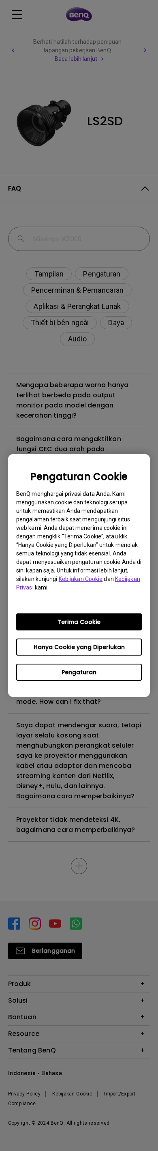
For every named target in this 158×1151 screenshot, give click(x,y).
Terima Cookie (79, 622)
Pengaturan (79, 672)
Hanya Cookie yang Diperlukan (79, 647)
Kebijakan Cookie (81, 579)
